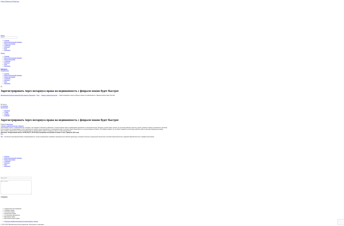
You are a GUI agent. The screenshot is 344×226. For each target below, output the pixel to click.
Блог (38, 95)
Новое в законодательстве (49, 95)
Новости (21, 126)
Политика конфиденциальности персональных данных (21, 221)
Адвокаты (7, 161)
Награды (7, 163)
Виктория (10, 124)
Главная (6, 156)
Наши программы (9, 159)
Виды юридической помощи (13, 158)
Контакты (7, 166)
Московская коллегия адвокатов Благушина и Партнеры (18, 95)
